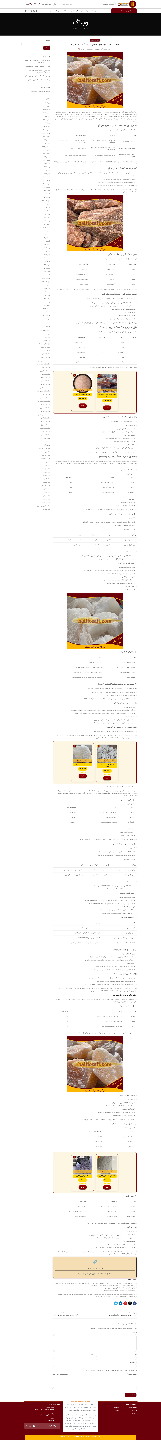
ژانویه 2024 (46, 153)
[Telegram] (34, 1426)
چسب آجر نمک (45, 347)
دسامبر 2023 (46, 157)
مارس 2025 (46, 130)
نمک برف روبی (46, 455)
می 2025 (47, 123)
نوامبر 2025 (46, 113)
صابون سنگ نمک (45, 438)
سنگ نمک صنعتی (44, 405)
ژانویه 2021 (47, 265)
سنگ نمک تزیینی (45, 371)
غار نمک (47, 442)
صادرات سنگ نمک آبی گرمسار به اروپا (95, 1273)
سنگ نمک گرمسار (44, 422)
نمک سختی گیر (45, 486)
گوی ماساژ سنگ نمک (43, 449)
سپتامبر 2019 (46, 315)
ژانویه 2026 (47, 106)
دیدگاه (134, 1332)
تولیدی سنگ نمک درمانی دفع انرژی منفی (37, 76)
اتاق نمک (47, 337)
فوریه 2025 (46, 133)
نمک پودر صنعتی (45, 462)
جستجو (48, 40)
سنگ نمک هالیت (78, 29)
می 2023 (47, 170)
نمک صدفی (47, 492)
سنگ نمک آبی (46, 354)
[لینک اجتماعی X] (34, 10)
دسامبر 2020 (46, 268)
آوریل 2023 (47, 174)
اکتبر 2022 (47, 194)
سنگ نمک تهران (45, 374)
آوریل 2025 (47, 126)
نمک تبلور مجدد (45, 469)
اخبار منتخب (46, 341)
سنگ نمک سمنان (45, 398)
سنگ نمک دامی (45, 381)
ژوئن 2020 (47, 288)
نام (135, 1354)
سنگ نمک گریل (45, 425)
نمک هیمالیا (46, 509)
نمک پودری (47, 465)
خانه (87, 29)
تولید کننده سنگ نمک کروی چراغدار (39, 80)
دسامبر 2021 (46, 228)
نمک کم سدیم (46, 502)
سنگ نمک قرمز (45, 411)
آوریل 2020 (47, 295)
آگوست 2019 (46, 319)
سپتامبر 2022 (46, 197)
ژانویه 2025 (46, 137)
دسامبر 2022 (46, 187)
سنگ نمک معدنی (45, 428)
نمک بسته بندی (45, 459)
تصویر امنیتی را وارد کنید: (60, 1374)
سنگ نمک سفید (45, 395)
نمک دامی (47, 479)
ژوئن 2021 (47, 248)
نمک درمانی (46, 482)
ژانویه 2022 (47, 224)
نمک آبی (47, 452)
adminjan (98, 49)
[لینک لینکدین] (28, 10)
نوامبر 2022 (47, 191)
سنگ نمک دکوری (45, 388)
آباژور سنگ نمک (45, 330)
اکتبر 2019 (47, 312)
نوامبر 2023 (46, 160)
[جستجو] (55, 4)
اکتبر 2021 (47, 234)
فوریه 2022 (47, 221)
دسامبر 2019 (46, 309)
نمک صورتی (46, 499)
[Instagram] (26, 1426)
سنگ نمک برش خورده (43, 361)
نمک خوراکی (46, 476)
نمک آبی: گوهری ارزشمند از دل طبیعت (38, 66)
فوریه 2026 (47, 103)
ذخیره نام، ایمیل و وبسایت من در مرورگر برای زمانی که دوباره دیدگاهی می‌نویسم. (110, 1371)
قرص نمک (47, 445)
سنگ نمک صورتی (45, 408)
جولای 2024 (46, 150)
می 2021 (47, 251)
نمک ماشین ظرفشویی (43, 506)
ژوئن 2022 (47, 207)
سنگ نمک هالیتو (77, 1436)
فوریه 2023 (46, 180)
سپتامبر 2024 (46, 147)
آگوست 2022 (46, 201)
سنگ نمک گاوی (45, 418)
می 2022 (47, 211)
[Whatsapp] (30, 1426)
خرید (107, 408)
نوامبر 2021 (47, 231)
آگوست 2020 (46, 282)
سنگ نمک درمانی (45, 384)
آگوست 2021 (46, 241)
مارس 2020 (47, 299)
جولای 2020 (47, 285)
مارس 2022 (47, 218)
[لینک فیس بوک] (36, 10)
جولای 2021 (47, 245)
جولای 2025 (46, 120)
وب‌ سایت (133, 1362)
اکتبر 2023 (47, 164)
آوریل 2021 (47, 255)
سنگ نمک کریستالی (44, 415)
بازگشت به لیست (95, 1314)
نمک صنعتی (46, 496)
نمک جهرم (47, 472)
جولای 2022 (47, 204)
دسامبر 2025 (46, 110)
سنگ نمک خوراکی (45, 378)
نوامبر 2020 (47, 272)
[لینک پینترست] (31, 10)
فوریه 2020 (47, 302)
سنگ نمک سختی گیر (43, 391)
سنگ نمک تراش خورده (43, 364)
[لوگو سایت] (127, 4)
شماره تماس (50, 1407)
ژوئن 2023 (47, 167)
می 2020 (47, 292)
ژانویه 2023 (46, 184)
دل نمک (48, 351)
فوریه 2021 (47, 261)
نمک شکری (47, 489)
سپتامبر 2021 (46, 238)
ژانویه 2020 (47, 305)
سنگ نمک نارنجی (45, 432)
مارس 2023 (46, 177)
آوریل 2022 (47, 214)
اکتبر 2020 (47, 275)
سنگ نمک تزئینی (45, 368)
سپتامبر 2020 (46, 278)
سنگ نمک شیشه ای (44, 401)
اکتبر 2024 (47, 143)
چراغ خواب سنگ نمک (43, 344)
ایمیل (92, 1354)
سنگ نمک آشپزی (45, 357)
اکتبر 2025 (47, 116)
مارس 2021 (47, 258)
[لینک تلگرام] (26, 10)
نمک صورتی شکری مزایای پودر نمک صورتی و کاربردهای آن (39, 71)
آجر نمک (47, 334)
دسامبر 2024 (46, 140)
